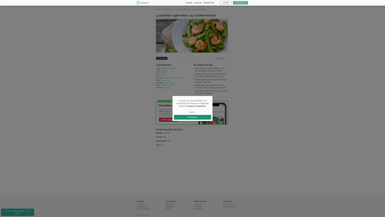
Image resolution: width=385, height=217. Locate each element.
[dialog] (192, 108)
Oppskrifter (208, 3)
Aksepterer (193, 117)
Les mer (226, 3)
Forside (189, 3)
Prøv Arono (240, 3)
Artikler (198, 3)
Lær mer (192, 112)
